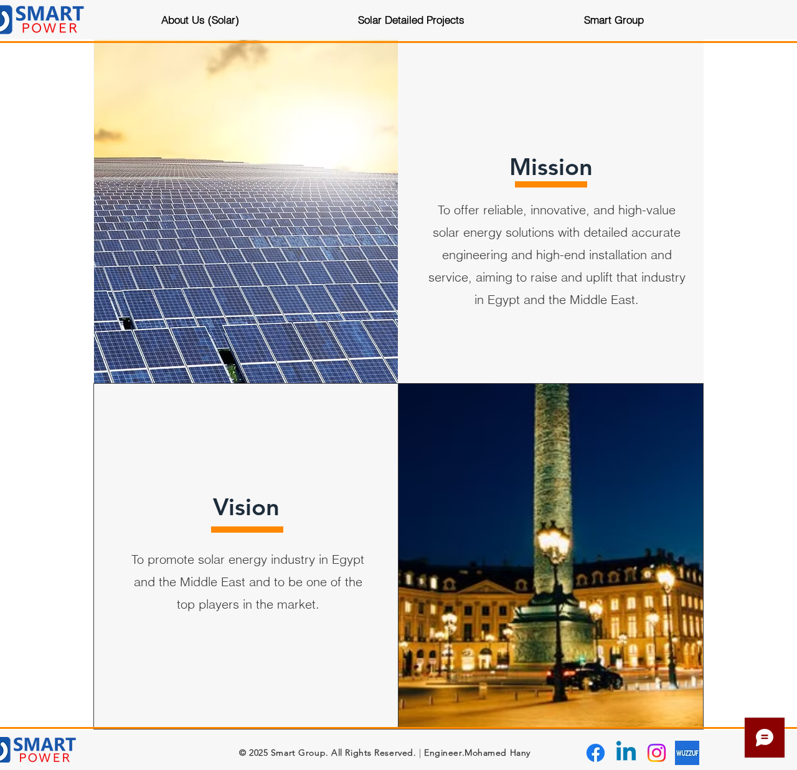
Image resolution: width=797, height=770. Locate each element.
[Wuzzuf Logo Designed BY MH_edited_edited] (687, 753)
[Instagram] (656, 753)
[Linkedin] (626, 753)
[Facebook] (595, 753)
